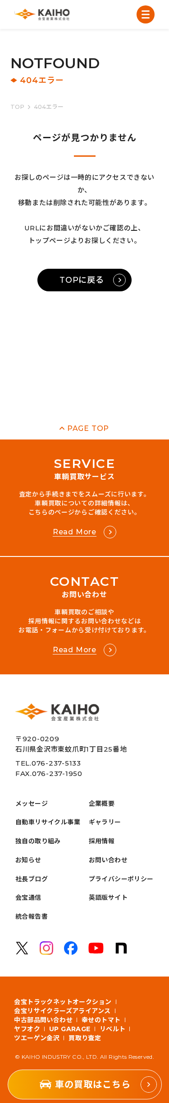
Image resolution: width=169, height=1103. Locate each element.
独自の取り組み (38, 841)
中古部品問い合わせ (43, 1020)
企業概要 (102, 803)
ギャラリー (105, 822)
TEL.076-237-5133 (48, 763)
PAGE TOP (88, 428)
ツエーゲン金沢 (36, 1038)
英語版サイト (108, 897)
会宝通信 (28, 897)
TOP (17, 106)
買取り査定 (85, 1038)
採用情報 (102, 841)
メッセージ (31, 803)
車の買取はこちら (93, 1084)
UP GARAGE (70, 1029)
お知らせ (28, 860)
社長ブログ (31, 879)
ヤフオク (27, 1029)
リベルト (113, 1029)
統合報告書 (31, 916)
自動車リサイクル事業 (47, 822)
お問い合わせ (108, 860)
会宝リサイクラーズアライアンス (62, 1010)
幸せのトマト (101, 1020)
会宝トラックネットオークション (62, 1001)
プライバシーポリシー (121, 879)
